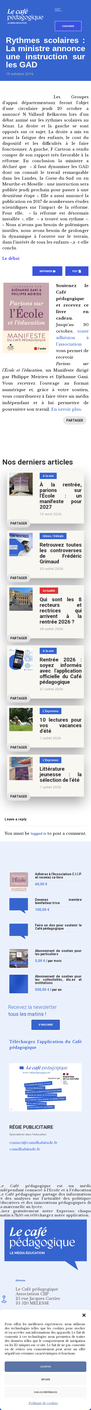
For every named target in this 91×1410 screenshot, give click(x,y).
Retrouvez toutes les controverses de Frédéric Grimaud (61, 553)
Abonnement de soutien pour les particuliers (58, 952)
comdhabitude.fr (24, 1149)
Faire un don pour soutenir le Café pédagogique (58, 927)
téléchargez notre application (59, 1215)
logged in (38, 834)
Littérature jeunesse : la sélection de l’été (61, 774)
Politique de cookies (43, 1403)
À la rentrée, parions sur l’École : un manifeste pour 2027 (61, 496)
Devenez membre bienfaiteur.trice (58, 901)
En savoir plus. (66, 409)
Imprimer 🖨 (47, 271)
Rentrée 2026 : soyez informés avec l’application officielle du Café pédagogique (61, 671)
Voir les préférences (45, 1392)
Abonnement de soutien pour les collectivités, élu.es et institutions (58, 980)
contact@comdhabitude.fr (33, 1142)
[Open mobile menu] (59, 9)
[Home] (27, 31)
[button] (84, 1315)
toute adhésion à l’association (72, 338)
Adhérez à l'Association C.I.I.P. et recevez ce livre (58, 875)
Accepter (45, 1367)
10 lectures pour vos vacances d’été (61, 725)
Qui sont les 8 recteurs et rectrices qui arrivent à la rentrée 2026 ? (61, 611)
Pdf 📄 (76, 271)
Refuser (45, 1379)
